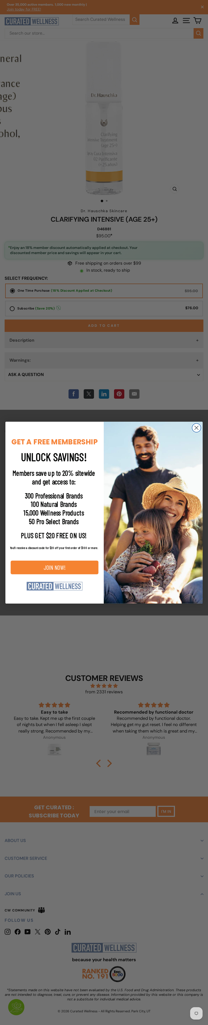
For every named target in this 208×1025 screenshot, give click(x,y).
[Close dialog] (196, 427)
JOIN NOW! (55, 567)
